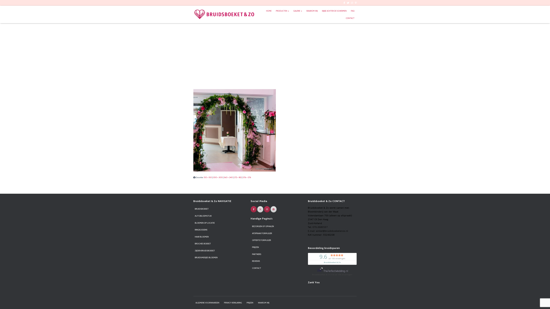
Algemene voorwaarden (207, 303)
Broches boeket (203, 243)
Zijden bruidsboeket (205, 250)
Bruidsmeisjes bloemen (206, 257)
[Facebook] (254, 209)
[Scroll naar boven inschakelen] (544, 303)
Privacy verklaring (233, 303)
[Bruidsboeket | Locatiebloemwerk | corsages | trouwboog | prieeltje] (224, 14)
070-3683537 (320, 227)
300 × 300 (218, 177)
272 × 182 (237, 177)
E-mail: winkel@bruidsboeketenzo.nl (328, 230)
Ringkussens (201, 229)
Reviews (256, 261)
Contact (350, 18)
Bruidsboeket (202, 209)
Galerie (297, 11)
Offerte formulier (261, 240)
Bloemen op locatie (205, 223)
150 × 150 (208, 177)
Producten (282, 11)
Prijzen (255, 247)
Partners (256, 254)
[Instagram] (267, 209)
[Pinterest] (274, 209)
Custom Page (344, 3)
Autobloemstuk (203, 216)
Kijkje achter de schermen (334, 11)
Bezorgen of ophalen (263, 226)
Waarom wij (312, 11)
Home (269, 11)
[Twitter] (260, 209)
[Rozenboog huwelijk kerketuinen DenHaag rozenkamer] (234, 130)
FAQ (352, 11)
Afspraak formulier (262, 233)
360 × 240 (228, 177)
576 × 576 (247, 177)
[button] (288, 11)
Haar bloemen (202, 236)
